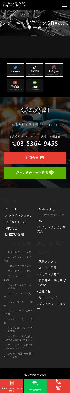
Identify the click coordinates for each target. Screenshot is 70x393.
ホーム (10, 200)
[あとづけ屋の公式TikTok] (34, 70)
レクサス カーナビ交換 (19, 251)
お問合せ (11, 228)
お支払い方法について (52, 214)
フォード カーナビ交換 (19, 270)
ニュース (11, 209)
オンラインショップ (18, 215)
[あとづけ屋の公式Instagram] (54, 70)
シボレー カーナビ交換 (19, 265)
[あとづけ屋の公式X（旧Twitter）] (15, 70)
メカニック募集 (49, 274)
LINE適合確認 (14, 234)
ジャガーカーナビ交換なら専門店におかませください (18, 338)
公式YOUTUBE (15, 222)
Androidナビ (47, 209)
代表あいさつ (48, 261)
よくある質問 (48, 267)
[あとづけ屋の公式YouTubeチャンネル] (15, 85)
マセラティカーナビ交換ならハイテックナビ (18, 346)
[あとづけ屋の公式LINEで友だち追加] (34, 85)
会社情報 (45, 291)
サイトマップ (48, 297)
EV (41, 220)
